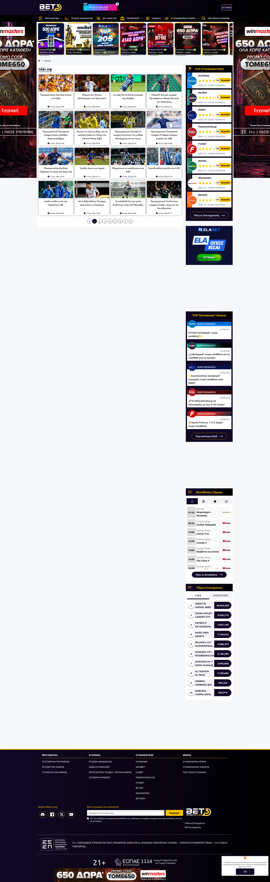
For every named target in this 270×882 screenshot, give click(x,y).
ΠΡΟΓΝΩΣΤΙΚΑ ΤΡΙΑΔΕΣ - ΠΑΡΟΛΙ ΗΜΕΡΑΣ (110, 772)
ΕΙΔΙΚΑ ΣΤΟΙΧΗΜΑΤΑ (99, 766)
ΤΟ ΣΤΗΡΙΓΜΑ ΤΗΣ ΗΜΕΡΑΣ (55, 761)
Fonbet (202, 143)
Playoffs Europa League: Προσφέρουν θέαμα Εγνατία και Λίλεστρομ (164, 98)
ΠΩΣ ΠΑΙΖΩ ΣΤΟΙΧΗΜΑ (194, 772)
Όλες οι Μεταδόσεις (207, 574)
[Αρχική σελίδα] (39, 61)
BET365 (139, 787)
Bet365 (202, 160)
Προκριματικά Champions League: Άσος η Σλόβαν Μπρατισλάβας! (56, 135)
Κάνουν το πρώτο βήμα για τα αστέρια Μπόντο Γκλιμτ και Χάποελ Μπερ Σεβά (92, 135)
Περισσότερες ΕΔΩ (206, 436)
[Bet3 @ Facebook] (52, 814)
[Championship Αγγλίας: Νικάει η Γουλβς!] (56, 83)
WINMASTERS (142, 793)
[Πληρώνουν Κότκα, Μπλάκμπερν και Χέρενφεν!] (92, 83)
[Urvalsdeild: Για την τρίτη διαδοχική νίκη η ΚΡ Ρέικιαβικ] (128, 189)
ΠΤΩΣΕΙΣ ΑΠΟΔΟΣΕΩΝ (100, 761)
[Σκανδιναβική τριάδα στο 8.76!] (164, 156)
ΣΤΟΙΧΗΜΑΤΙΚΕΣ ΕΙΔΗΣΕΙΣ (196, 766)
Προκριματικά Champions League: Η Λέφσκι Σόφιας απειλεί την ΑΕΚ (164, 135)
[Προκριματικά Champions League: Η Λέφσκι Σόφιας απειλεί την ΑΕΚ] (164, 119)
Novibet (202, 92)
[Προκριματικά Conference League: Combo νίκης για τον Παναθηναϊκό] (164, 189)
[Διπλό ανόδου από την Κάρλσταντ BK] (56, 189)
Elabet (202, 109)
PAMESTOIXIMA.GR (145, 777)
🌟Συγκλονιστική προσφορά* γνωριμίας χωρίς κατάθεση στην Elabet (205, 379)
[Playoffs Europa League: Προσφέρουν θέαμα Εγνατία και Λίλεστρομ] (164, 83)
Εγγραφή (174, 812)
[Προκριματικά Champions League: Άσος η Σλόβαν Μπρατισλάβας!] (56, 119)
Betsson (202, 194)
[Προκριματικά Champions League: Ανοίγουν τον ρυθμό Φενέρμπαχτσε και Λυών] (128, 119)
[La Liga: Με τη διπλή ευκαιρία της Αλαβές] (128, 83)
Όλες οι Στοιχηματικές (207, 215)
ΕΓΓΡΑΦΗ (226, 7)
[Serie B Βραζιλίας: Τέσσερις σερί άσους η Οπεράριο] (92, 189)
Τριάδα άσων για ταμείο (92, 168)
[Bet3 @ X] (61, 814)
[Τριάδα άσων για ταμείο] (92, 156)
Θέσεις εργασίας (193, 827)
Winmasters (204, 177)
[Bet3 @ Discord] (42, 814)
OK (245, 871)
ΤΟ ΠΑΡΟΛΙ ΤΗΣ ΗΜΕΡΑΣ (54, 772)
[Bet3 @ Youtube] (71, 814)
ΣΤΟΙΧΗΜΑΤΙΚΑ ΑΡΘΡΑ (194, 761)
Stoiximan (203, 75)
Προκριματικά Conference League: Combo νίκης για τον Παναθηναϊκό (164, 205)
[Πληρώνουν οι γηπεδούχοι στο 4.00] (128, 156)
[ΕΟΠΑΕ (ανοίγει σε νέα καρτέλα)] (146, 862)
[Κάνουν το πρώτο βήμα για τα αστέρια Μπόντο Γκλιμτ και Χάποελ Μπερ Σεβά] (92, 119)
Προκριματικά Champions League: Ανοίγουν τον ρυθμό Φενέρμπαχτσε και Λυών (128, 135)
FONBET (140, 782)
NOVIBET (140, 766)
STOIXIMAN (141, 761)
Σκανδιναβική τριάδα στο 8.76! (164, 168)
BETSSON (140, 798)
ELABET (139, 772)
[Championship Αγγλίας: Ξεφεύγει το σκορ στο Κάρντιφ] (56, 156)
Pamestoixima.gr (207, 126)
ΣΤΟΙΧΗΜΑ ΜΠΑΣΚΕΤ (99, 777)
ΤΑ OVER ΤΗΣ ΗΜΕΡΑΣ (53, 766)
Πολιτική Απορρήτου (195, 823)
